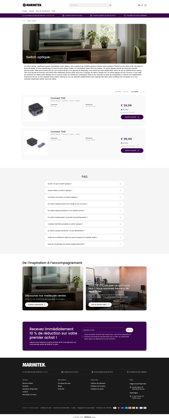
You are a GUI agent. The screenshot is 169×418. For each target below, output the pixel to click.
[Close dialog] (117, 188)
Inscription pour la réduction (101, 225)
